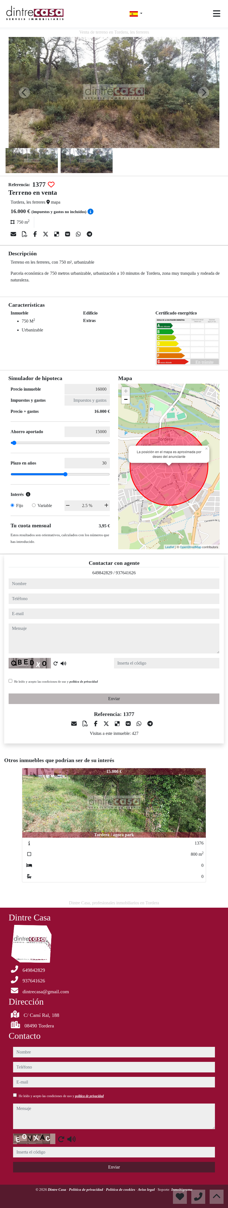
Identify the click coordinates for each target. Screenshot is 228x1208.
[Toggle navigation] (217, 13)
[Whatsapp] (79, 234)
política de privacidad (84, 681)
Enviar (114, 698)
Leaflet (169, 547)
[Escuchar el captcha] (63, 663)
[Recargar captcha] (55, 663)
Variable (45, 505)
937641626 (126, 572)
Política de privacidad (86, 1189)
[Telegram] (89, 234)
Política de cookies (121, 1189)
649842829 (102, 572)
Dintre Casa (57, 1189)
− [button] (126, 399)
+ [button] (126, 391)
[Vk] (68, 234)
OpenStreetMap (190, 547)
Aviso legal (147, 1189)
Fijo (19, 505)
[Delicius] (57, 234)
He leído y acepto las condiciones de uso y (56, 681)
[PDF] (25, 234)
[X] (46, 234)
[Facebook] (35, 234)
